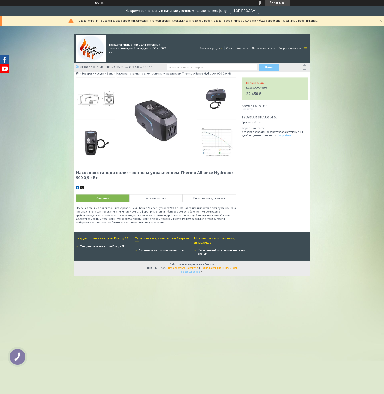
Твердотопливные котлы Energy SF (102, 246)
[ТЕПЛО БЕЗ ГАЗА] (91, 48)
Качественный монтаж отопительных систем (221, 251)
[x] (82, 188)
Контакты (242, 48)
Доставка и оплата (263, 48)
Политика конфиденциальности (219, 268)
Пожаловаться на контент (183, 268)
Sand (110, 73)
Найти (269, 67)
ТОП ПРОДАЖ (244, 10)
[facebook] (77, 188)
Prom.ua (209, 264)
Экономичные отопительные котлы (161, 250)
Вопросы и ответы (290, 48)
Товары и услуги (210, 48)
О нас (229, 48)
